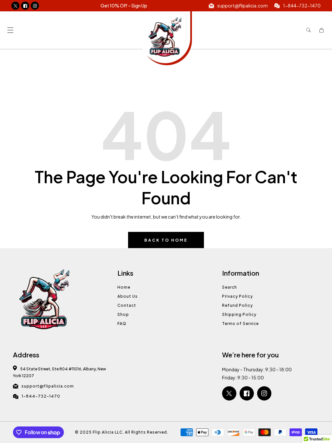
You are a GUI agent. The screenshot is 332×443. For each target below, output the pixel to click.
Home (123, 287)
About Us (127, 296)
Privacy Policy (237, 296)
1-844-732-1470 (41, 396)
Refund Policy (237, 305)
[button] (10, 30)
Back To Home (166, 240)
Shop (123, 314)
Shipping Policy (239, 314)
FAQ (121, 323)
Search (229, 287)
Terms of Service (240, 323)
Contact (126, 305)
